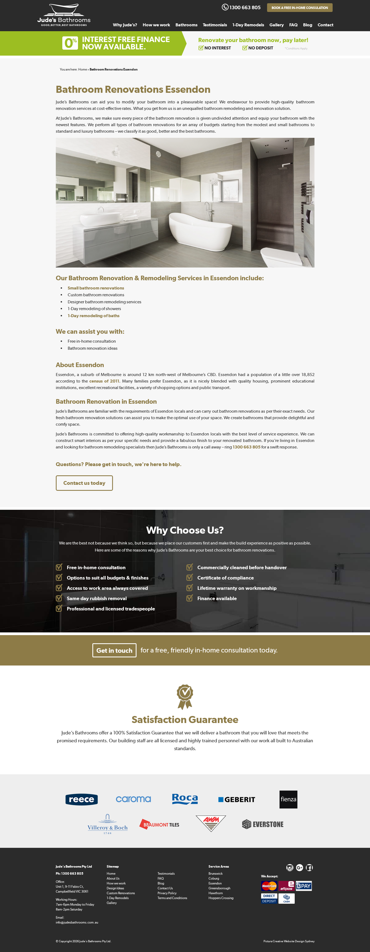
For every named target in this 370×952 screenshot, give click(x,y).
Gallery (277, 24)
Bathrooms (186, 24)
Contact (325, 24)
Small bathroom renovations (96, 288)
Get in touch (114, 650)
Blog (307, 24)
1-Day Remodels (248, 24)
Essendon (215, 883)
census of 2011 (104, 381)
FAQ (293, 24)
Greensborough (220, 888)
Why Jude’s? (125, 24)
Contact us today (84, 483)
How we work (156, 24)
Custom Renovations (121, 893)
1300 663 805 (247, 447)
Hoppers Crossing (221, 898)
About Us (113, 878)
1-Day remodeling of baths (93, 315)
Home (111, 873)
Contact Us (165, 888)
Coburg (214, 878)
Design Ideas (115, 888)
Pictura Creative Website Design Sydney (289, 941)
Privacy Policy (167, 893)
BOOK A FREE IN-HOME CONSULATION (300, 8)
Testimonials (215, 24)
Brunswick (216, 873)
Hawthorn (216, 893)
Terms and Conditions (172, 898)
